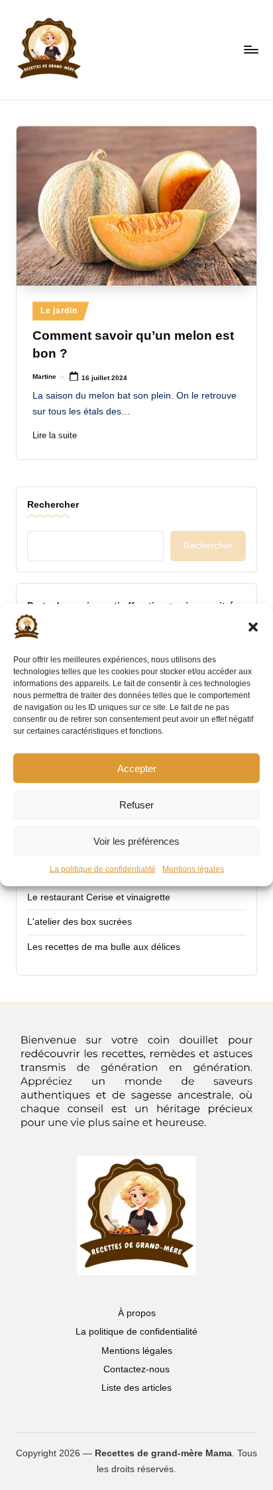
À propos (137, 1313)
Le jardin (58, 310)
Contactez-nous (136, 1369)
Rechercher (53, 504)
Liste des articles (136, 1388)
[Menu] (250, 49)
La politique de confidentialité (103, 869)
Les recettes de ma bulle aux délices (103, 947)
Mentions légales (193, 869)
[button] (253, 627)
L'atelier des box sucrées (79, 922)
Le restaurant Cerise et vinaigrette (98, 897)
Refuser (136, 804)
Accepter (136, 767)
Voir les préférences (136, 840)
